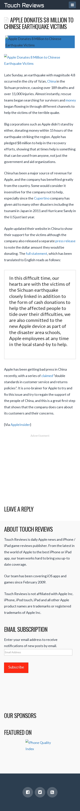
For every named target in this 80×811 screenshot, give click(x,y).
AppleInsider (20, 424)
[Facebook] (28, 792)
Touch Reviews (24, 6)
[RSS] (52, 792)
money (71, 100)
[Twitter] (40, 792)
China (51, 81)
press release (65, 241)
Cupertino (42, 198)
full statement (36, 253)
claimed (47, 376)
